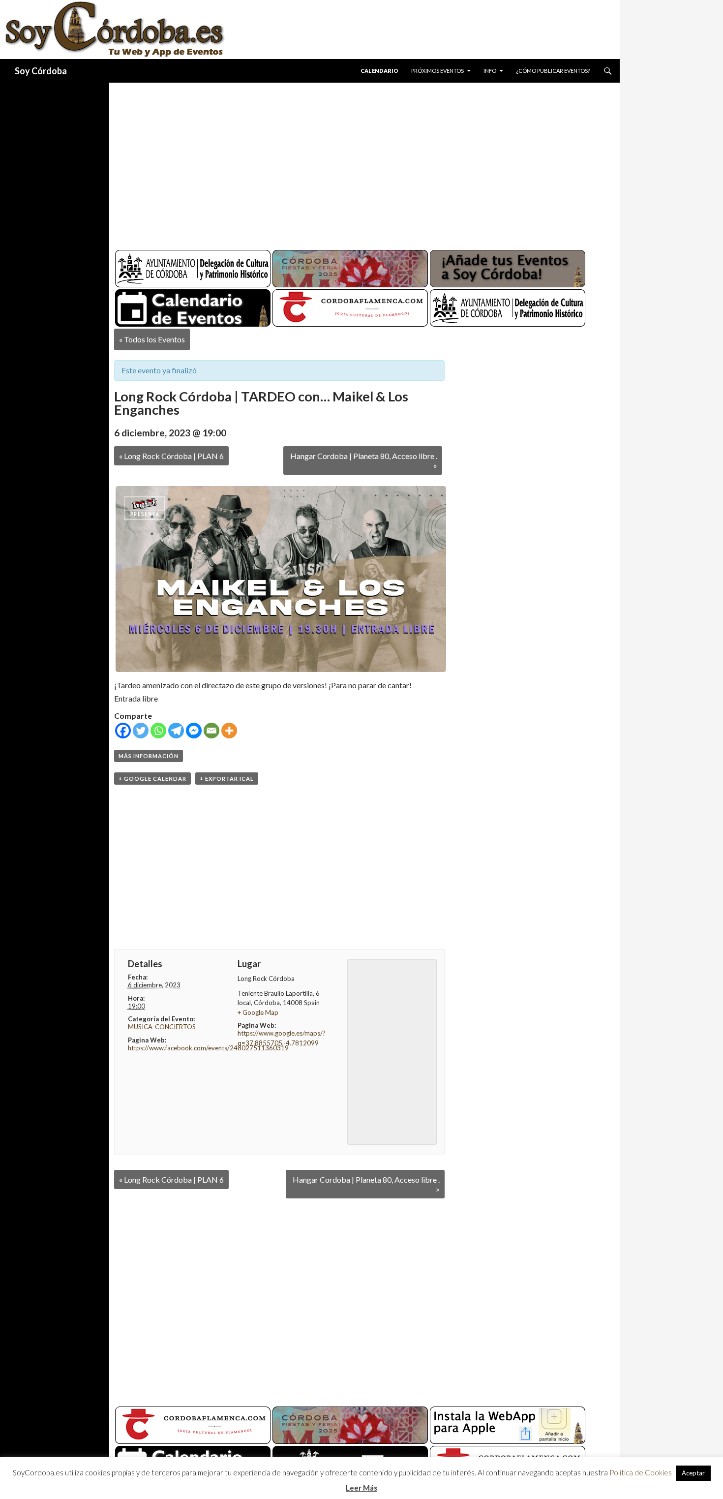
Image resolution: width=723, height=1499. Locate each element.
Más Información (149, 756)
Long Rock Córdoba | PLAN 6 (171, 455)
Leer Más (361, 1487)
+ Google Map (258, 1012)
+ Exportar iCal (227, 778)
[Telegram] (176, 730)
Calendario (379, 70)
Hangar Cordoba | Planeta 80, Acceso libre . (363, 460)
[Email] (211, 730)
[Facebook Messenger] (194, 730)
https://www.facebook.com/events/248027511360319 (208, 1048)
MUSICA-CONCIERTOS (162, 1027)
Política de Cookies (640, 1472)
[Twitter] (141, 730)
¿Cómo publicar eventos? (553, 70)
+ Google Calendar (152, 778)
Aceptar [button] (693, 1473)
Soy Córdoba (41, 70)
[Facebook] (123, 730)
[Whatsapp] (158, 730)
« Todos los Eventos (152, 339)
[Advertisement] (355, 162)
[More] (229, 730)
